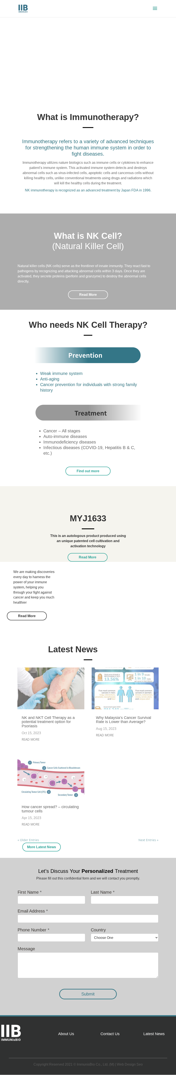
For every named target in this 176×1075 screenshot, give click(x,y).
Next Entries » (148, 840)
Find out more (88, 471)
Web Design (126, 1064)
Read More (88, 294)
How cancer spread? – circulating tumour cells (50, 809)
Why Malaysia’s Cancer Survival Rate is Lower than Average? (123, 720)
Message (26, 948)
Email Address (33, 911)
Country (98, 930)
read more (30, 739)
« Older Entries (28, 840)
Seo (140, 1064)
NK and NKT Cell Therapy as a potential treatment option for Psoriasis (48, 722)
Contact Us (110, 1034)
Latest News (154, 1034)
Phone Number (33, 930)
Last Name (103, 892)
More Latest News (41, 847)
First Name (30, 892)
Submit (88, 994)
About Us (66, 1034)
